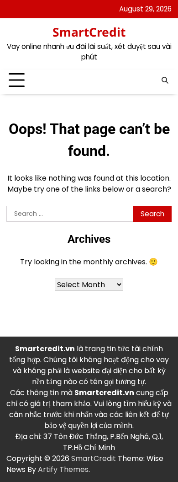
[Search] (165, 80)
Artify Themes (63, 469)
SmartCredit (89, 32)
